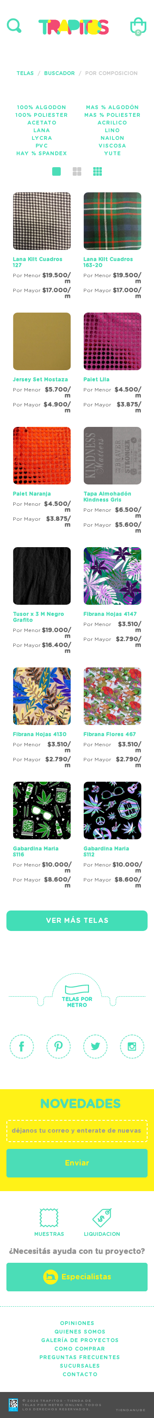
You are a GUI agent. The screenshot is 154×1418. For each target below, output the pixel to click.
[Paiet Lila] (112, 365)
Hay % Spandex (41, 153)
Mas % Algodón (112, 107)
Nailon (112, 138)
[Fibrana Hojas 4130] (42, 719)
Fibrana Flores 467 (109, 734)
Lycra (42, 138)
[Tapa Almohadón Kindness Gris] (112, 482)
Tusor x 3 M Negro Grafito (38, 617)
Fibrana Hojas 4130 (39, 734)
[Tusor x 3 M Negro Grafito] (42, 602)
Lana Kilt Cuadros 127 (37, 262)
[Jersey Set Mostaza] (42, 365)
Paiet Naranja (32, 493)
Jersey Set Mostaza (40, 379)
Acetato (41, 122)
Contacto (80, 1374)
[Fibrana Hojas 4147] (112, 599)
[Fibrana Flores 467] (112, 719)
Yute (112, 153)
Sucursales (80, 1366)
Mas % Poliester (112, 115)
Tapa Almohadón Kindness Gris (107, 496)
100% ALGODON (41, 107)
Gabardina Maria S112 (106, 851)
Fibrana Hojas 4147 (110, 614)
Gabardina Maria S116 (36, 851)
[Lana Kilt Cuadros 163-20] (112, 247)
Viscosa (112, 145)
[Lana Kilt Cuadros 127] (42, 247)
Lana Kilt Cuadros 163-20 (108, 262)
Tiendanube (130, 1410)
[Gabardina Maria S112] (112, 837)
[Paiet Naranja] (42, 479)
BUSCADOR (59, 73)
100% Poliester (41, 115)
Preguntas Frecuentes (79, 1357)
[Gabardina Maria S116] (42, 837)
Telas (25, 73)
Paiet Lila (96, 379)
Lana (41, 130)
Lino (112, 130)
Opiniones (77, 1323)
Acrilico (112, 122)
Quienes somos (80, 1331)
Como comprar (79, 1348)
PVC (42, 145)
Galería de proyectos (80, 1340)
